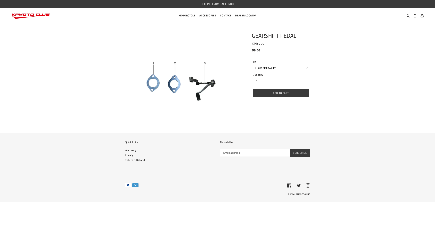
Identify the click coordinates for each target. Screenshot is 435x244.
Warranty (130, 150)
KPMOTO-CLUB (302, 194)
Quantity (258, 75)
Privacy (129, 155)
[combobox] (281, 68)
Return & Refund (135, 160)
